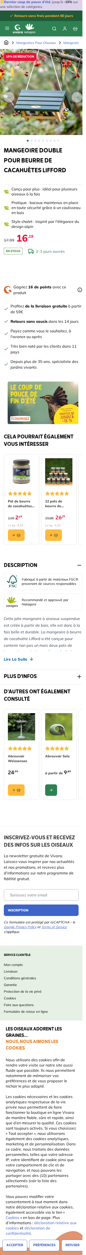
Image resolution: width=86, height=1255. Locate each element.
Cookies (13, 1217)
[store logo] (23, 28)
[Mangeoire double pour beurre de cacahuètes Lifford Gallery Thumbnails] (43, 141)
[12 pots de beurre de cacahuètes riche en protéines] (58, 471)
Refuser (72, 1245)
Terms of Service (54, 927)
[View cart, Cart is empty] (75, 28)
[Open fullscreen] (43, 92)
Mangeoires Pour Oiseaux (36, 43)
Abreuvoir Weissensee (17, 758)
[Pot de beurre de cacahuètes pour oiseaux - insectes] (21, 471)
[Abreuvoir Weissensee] (21, 726)
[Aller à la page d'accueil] (6, 42)
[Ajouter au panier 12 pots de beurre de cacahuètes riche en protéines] (53, 535)
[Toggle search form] (54, 28)
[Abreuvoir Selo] (58, 726)
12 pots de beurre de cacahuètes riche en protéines (54, 503)
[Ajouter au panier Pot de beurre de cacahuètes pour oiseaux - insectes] (16, 535)
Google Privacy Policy (20, 927)
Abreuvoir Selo (57, 756)
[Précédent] (9, 97)
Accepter (14, 1245)
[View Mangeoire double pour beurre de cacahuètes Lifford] (28, 141)
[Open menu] (7, 28)
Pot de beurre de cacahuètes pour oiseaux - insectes (20, 503)
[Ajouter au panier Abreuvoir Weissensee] (16, 790)
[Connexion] (64, 28)
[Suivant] (77, 97)
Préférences (44, 1245)
